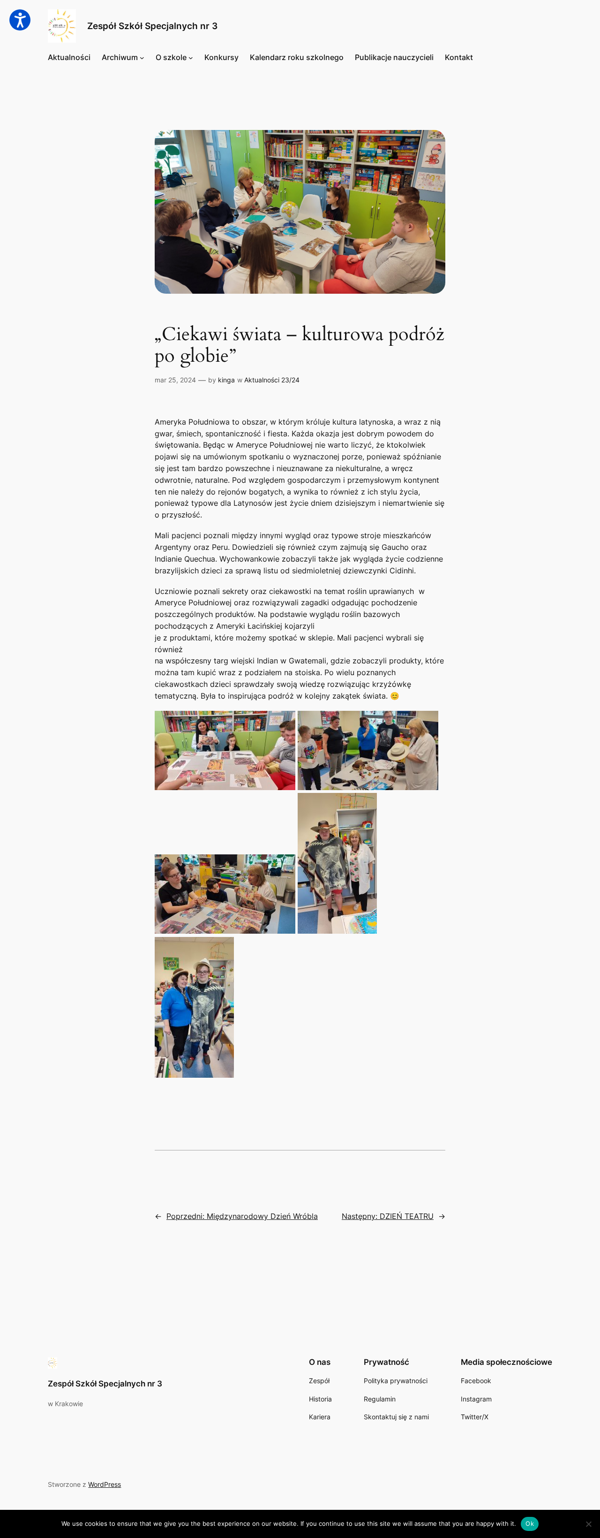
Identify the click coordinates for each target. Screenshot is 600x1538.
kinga (226, 380)
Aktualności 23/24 (272, 380)
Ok (529, 1523)
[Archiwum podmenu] (142, 57)
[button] (19, 19)
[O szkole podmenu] (190, 57)
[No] (588, 1524)
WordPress (104, 1484)
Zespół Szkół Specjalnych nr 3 (152, 25)
